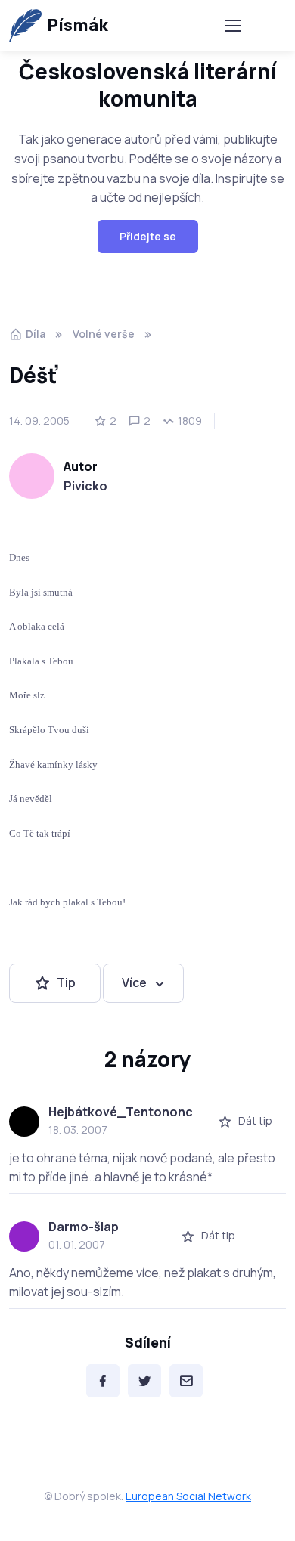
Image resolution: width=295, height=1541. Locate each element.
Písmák (77, 25)
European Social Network (188, 1496)
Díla (35, 333)
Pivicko (85, 486)
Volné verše (104, 333)
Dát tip (255, 1120)
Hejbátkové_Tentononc (120, 1111)
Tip (66, 982)
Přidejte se (148, 236)
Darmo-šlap (83, 1226)
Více (134, 982)
